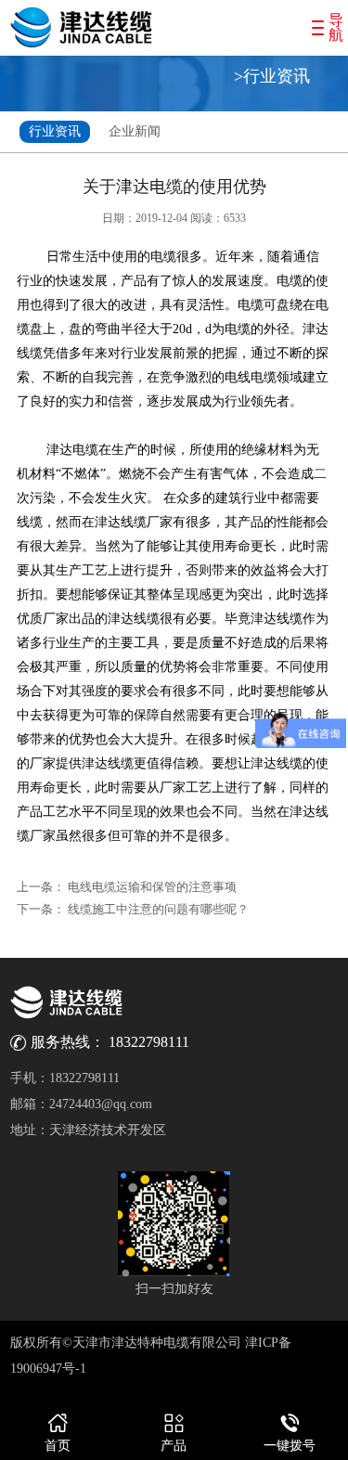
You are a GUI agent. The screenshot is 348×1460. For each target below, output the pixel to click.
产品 (174, 1446)
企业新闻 (135, 131)
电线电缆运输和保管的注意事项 (152, 887)
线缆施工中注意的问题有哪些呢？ (158, 909)
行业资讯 (55, 131)
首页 (58, 1446)
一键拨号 (290, 1446)
